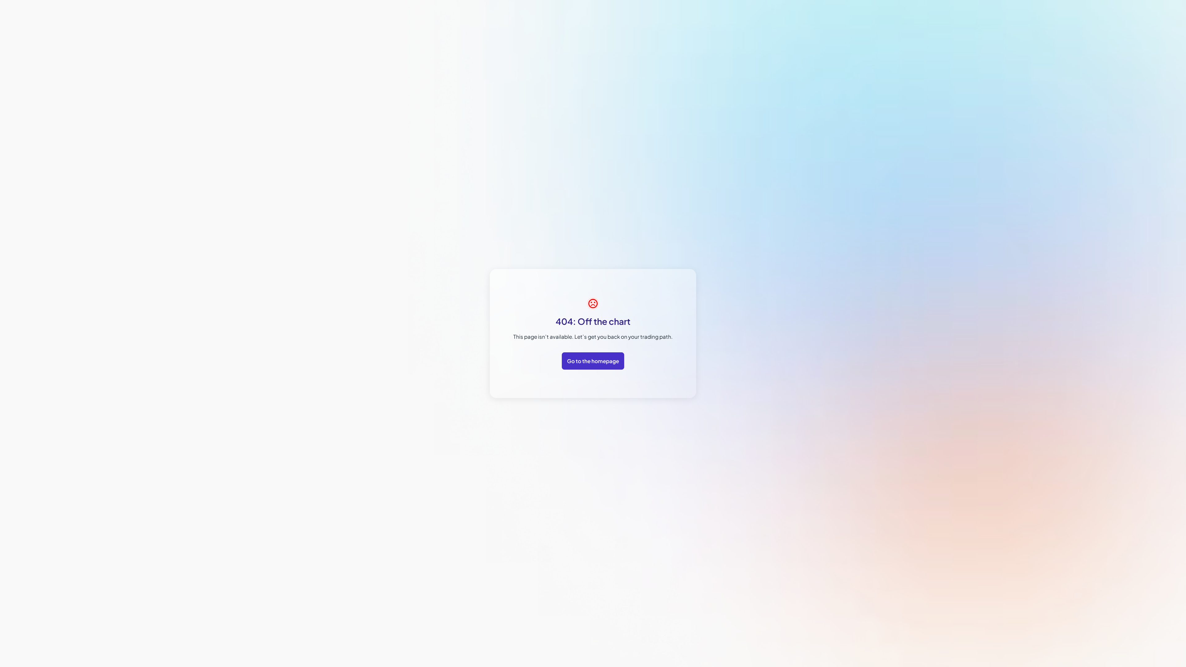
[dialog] (1133, 583)
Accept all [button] (1112, 639)
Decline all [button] (1154, 639)
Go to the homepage (593, 361)
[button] (1133, 652)
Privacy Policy (1106, 575)
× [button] (1171, 513)
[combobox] (1163, 513)
